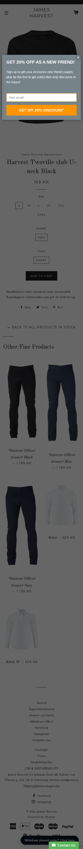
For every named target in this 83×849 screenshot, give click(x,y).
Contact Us (66, 845)
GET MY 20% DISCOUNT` (41, 110)
